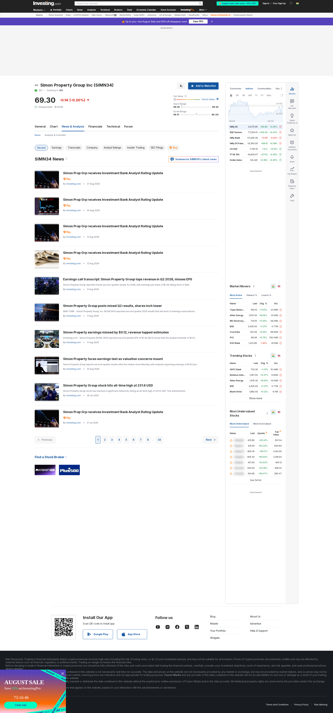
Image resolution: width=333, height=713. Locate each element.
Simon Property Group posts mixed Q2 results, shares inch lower (112, 306)
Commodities (264, 88)
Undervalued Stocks (243, 15)
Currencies (235, 88)
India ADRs (139, 15)
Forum (128, 126)
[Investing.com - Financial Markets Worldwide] (47, 3)
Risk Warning (320, 704)
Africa (205, 15)
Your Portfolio (218, 630)
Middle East (180, 15)
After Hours (97, 15)
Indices (249, 88)
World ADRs (125, 15)
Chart (54, 126)
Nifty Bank (235, 138)
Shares (39, 15)
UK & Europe (165, 15)
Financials (95, 126)
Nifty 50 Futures (238, 143)
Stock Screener (168, 10)
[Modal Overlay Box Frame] (33, 691)
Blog (212, 616)
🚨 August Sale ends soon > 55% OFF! (237, 3)
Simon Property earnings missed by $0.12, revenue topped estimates (116, 332)
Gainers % (251, 295)
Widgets (215, 637)
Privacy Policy (301, 704)
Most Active (236, 295)
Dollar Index (236, 160)
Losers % (266, 295)
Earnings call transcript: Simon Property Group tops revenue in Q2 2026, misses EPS (127, 279)
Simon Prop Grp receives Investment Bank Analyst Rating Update (113, 173)
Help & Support (259, 630)
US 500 (233, 149)
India (68, 15)
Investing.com (73, 184)
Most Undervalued (239, 423)
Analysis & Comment (55, 135)
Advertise (255, 623)
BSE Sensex (236, 132)
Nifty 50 (234, 126)
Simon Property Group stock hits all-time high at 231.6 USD (108, 385)
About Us (255, 616)
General (40, 126)
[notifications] (291, 3)
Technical (113, 126)
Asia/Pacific (194, 15)
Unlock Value (208, 99)
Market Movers (240, 286)
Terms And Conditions (277, 704)
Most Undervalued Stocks (242, 413)
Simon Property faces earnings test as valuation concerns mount (113, 359)
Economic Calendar (146, 10)
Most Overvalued (262, 423)
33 (159, 439)
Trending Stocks (241, 355)
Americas (151, 15)
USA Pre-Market (81, 15)
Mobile (214, 623)
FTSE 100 (234, 154)
